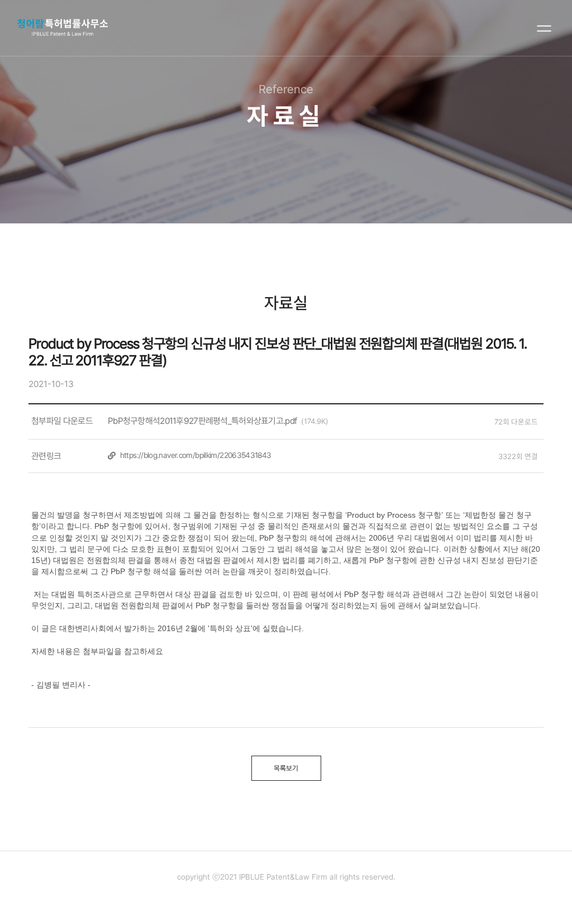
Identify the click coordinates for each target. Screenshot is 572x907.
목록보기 (286, 768)
